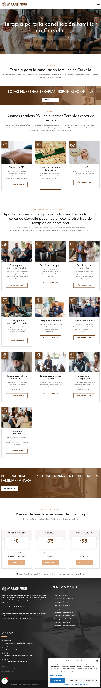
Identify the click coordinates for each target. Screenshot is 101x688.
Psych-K (84, 167)
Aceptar (57, 680)
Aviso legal (86, 684)
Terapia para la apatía (50, 265)
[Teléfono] (2, 647)
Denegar (74, 680)
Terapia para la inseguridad (62, 622)
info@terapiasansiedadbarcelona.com (18, 655)
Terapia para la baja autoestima (64, 612)
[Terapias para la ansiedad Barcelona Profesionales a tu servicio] (14, 4)
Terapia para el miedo (84, 321)
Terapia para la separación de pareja (65, 625)
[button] (97, 661)
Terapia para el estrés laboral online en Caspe (24, 684)
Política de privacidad (76, 684)
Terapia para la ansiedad (62, 605)
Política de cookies (64, 684)
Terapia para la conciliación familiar (65, 615)
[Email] (2, 653)
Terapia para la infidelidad (62, 619)
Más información (16, 184)
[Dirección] (2, 641)
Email (6, 653)
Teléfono (7, 647)
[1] (4, 682)
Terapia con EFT (17, 167)
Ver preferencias (90, 680)
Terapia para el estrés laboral (63, 598)
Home (33, 38)
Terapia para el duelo (50, 321)
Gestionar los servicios (56, 675)
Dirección (7, 641)
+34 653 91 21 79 (10, 649)
